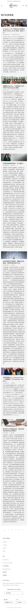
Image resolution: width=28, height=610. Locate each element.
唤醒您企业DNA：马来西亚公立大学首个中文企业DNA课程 (13, 87)
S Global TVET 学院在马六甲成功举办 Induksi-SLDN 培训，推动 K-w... (14, 30)
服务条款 (5, 572)
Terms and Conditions (7, 562)
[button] (1, 5)
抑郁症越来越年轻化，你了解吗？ (13, 163)
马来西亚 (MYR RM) (9, 602)
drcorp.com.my (12, 607)
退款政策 (5, 575)
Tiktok (4, 551)
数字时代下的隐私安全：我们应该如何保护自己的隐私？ (13, 430)
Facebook (5, 541)
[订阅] (21, 593)
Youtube (4, 548)
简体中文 (20, 602)
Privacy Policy (6, 559)
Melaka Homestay (6, 569)
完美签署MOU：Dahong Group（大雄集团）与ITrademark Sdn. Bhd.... (13, 379)
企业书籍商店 (6, 566)
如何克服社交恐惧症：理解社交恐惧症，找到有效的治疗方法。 (13, 262)
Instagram (5, 545)
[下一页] (23, 529)
